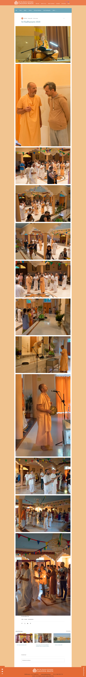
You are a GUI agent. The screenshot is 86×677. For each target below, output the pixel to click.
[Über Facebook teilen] (21, 623)
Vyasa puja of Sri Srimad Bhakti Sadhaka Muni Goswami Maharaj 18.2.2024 (43, 645)
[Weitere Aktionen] (64, 18)
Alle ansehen (68, 631)
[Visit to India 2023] (61, 638)
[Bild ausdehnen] (43, 44)
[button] (83, 671)
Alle (16, 10)
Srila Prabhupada (46, 10)
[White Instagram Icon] (2, 673)
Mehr (54, 10)
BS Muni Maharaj (37, 10)
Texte (20, 10)
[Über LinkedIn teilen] (27, 623)
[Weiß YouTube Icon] (2, 671)
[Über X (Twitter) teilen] (24, 623)
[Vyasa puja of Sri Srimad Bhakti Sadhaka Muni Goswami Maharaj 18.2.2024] (43, 638)
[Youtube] (2, 669)
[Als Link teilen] (30, 623)
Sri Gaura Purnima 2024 (22, 644)
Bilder (25, 10)
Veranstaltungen (30, 619)
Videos (30, 10)
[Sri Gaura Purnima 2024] (24, 638)
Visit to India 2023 (58, 644)
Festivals (25, 619)
